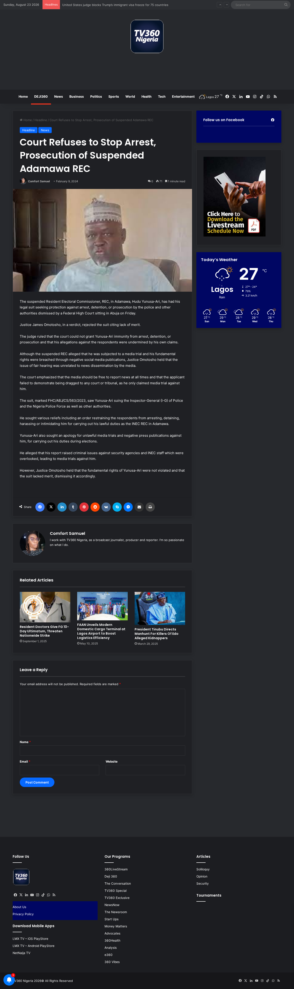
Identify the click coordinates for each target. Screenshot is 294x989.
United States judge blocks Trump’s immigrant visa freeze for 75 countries (115, 4)
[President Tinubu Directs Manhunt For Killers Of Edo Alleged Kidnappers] (160, 608)
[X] (51, 507)
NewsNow (112, 905)
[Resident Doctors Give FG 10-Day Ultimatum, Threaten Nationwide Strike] (45, 607)
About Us (19, 907)
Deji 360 (111, 876)
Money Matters (116, 926)
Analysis (111, 947)
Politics (96, 96)
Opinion (201, 876)
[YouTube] (32, 895)
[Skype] (117, 507)
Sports (113, 96)
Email (25, 761)
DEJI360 (41, 96)
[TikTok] (43, 895)
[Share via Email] (139, 507)
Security (202, 883)
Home (23, 96)
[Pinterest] (84, 507)
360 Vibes (112, 962)
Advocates (112, 933)
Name (25, 742)
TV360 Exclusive (117, 898)
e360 (109, 955)
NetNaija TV (21, 953)
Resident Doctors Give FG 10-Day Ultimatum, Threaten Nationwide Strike (44, 631)
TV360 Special (116, 890)
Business (76, 96)
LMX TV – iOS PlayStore (30, 939)
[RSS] (54, 895)
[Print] (150, 507)
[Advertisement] (147, 73)
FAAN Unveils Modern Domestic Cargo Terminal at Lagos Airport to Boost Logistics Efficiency (101, 631)
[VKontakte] (106, 507)
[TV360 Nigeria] (147, 36)
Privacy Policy (23, 914)
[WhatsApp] (48, 895)
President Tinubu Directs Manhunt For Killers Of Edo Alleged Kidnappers (156, 633)
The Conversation (118, 883)
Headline (40, 120)
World (130, 96)
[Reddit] (95, 507)
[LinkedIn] (62, 507)
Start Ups (112, 919)
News (58, 96)
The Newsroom (116, 912)
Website (112, 761)
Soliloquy (203, 869)
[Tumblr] (73, 507)
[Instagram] (37, 895)
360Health (112, 940)
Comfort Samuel (39, 181)
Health (146, 96)
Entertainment (183, 96)
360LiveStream (116, 869)
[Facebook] (40, 507)
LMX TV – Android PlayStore (33, 946)
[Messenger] (128, 507)
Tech (162, 96)
